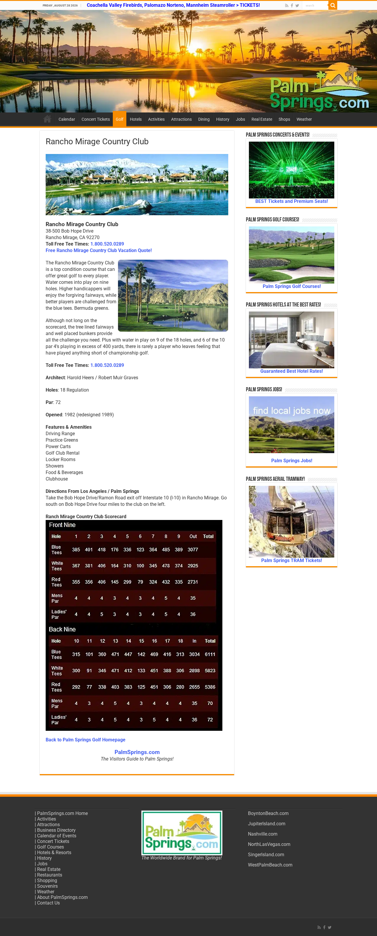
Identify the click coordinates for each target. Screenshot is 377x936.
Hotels (136, 119)
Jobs (240, 119)
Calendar (67, 119)
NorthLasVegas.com (269, 844)
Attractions (181, 119)
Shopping (47, 880)
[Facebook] (292, 5)
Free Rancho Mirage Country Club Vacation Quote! (99, 250)
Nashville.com (262, 834)
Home (47, 118)
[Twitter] (297, 5)
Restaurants (49, 875)
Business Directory (56, 830)
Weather (304, 119)
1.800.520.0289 (107, 244)
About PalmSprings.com (62, 897)
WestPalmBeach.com (270, 865)
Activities (156, 119)
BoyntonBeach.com (268, 813)
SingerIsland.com (266, 854)
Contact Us (48, 903)
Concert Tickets (96, 119)
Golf (119, 119)
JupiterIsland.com (266, 823)
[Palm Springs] (188, 61)
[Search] (332, 5)
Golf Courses (50, 847)
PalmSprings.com (137, 752)
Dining (204, 119)
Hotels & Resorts (54, 852)
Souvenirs (47, 886)
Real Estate (262, 119)
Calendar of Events (56, 836)
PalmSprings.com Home (62, 813)
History (222, 119)
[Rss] (287, 5)
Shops (284, 119)
